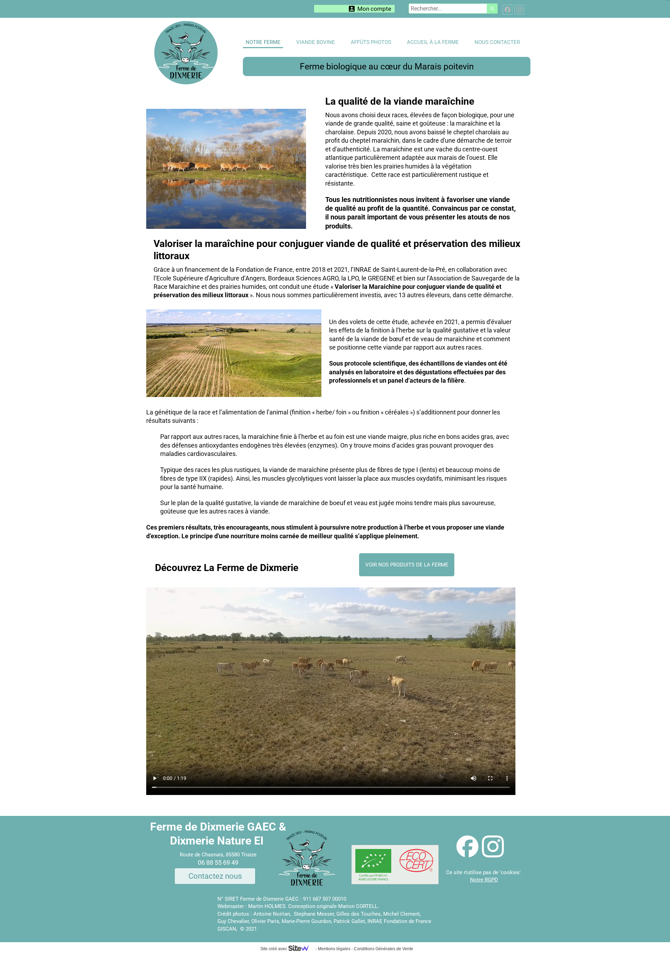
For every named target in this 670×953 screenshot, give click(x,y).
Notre (477, 880)
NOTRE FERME (263, 42)
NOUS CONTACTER (497, 42)
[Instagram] (519, 10)
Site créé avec (274, 948)
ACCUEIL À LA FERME (433, 42)
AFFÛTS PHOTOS (371, 42)
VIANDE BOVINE (315, 42)
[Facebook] (507, 10)
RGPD (491, 880)
